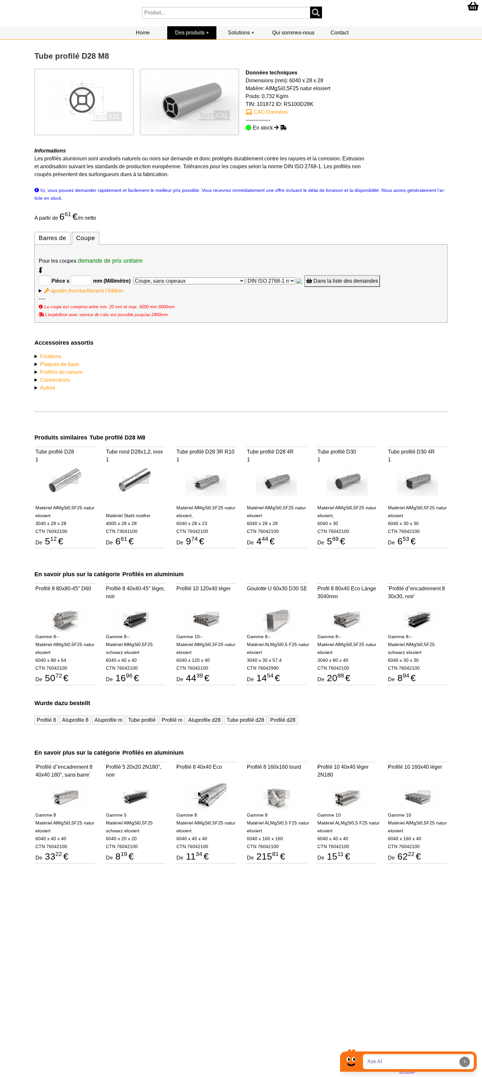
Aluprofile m (108, 720)
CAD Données (270, 112)
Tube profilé (142, 720)
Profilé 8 (46, 720)
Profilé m (172, 720)
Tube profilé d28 (245, 720)
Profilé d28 (282, 720)
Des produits (190, 32)
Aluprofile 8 (75, 720)
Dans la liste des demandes (345, 281)
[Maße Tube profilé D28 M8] (84, 101)
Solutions (239, 32)
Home (143, 32)
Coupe (85, 237)
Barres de (52, 237)
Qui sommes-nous (293, 32)
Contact (340, 32)
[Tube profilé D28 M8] (189, 101)
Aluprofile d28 (204, 720)
